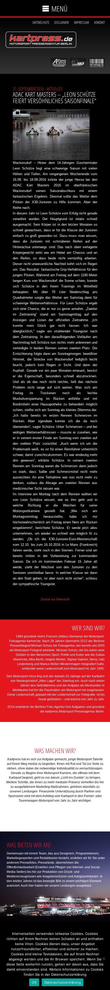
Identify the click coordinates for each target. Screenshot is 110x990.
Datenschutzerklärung (62, 982)
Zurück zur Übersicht (55, 599)
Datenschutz (40, 22)
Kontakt (99, 22)
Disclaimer (61, 22)
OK (34, 982)
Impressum (81, 22)
